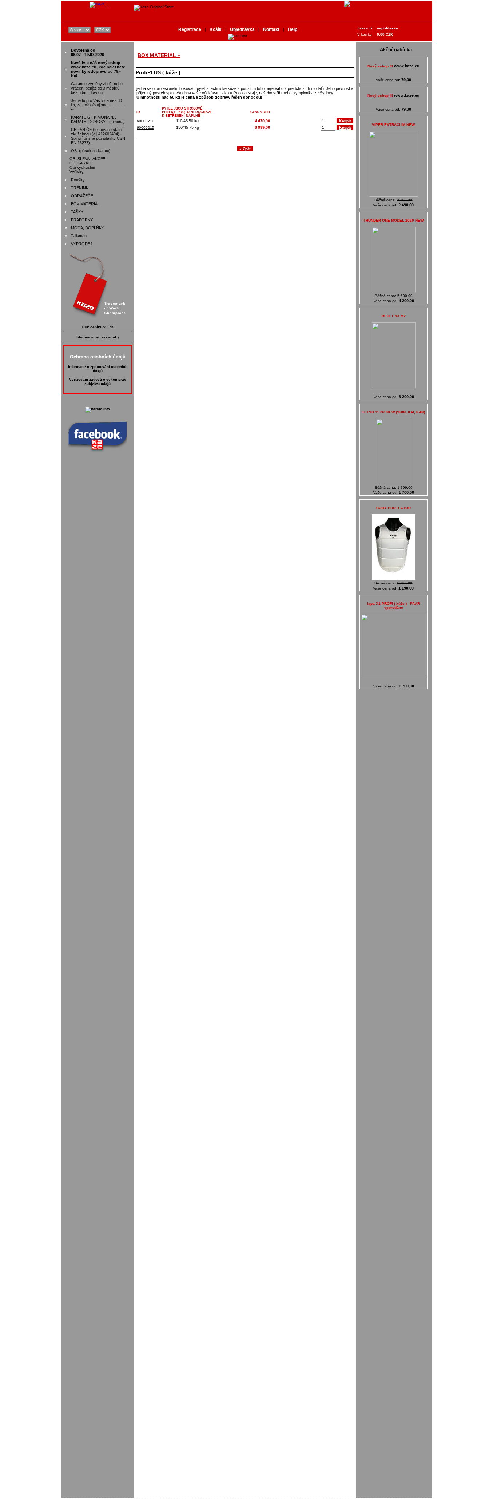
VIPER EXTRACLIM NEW (393, 125)
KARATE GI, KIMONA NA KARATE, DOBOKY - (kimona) (98, 119)
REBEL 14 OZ (394, 316)
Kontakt (271, 29)
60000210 (145, 121)
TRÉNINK (79, 188)
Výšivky (76, 172)
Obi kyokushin (82, 167)
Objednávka (242, 29)
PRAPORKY (82, 220)
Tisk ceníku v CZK (97, 327)
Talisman (79, 236)
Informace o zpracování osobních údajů (97, 369)
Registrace (189, 29)
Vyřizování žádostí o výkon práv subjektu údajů (97, 381)
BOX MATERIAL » (159, 55)
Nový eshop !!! (393, 66)
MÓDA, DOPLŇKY (87, 228)
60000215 (145, 128)
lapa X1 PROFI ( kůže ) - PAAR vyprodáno (393, 606)
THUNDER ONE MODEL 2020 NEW (393, 220)
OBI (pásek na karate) (91, 150)
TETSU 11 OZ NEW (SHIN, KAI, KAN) (393, 412)
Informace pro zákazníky (97, 337)
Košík (216, 29)
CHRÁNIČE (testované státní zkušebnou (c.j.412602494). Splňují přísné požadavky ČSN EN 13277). (98, 136)
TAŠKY (77, 212)
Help (292, 29)
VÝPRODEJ (81, 244)
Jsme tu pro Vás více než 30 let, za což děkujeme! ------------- (98, 104)
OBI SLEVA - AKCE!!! (87, 158)
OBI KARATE (81, 163)
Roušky (78, 180)
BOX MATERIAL (85, 204)
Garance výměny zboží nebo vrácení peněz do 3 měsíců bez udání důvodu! (97, 88)
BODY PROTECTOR (393, 508)
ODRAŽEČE (82, 196)
